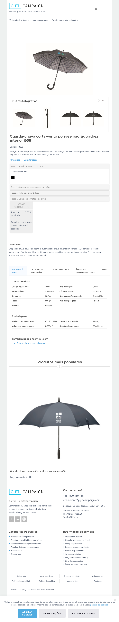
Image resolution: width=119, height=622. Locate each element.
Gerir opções (52, 613)
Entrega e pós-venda (73, 543)
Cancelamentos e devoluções (77, 547)
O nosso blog (16, 554)
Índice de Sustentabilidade (76, 564)
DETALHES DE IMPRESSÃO (37, 271)
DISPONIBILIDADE (61, 269)
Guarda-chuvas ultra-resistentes (65, 20)
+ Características (29, 160)
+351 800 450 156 (73, 495)
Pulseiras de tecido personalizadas (25, 547)
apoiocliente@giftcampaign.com (81, 500)
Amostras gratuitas (73, 554)
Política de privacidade (21, 581)
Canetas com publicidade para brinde (26, 540)
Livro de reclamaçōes (74, 561)
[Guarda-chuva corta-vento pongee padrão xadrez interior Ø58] (59, 62)
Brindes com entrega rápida (22, 536)
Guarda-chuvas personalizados (36, 20)
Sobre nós (21, 576)
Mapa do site (72, 581)
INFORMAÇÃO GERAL (18, 271)
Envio (105, 269)
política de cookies (99, 605)
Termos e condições (72, 576)
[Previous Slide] (99, 100)
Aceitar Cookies (27, 613)
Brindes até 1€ (16, 550)
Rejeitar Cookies (83, 613)
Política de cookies (47, 581)
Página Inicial (14, 20)
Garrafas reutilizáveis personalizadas (26, 543)
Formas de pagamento (74, 550)
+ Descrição (15, 160)
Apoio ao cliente (46, 576)
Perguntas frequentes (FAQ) (76, 557)
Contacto (97, 581)
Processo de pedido (73, 536)
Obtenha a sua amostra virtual (77, 540)
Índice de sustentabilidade (85, 271)
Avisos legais (97, 576)
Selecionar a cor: (19, 172)
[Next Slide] (102, 100)
